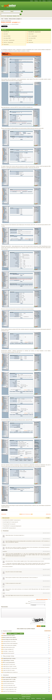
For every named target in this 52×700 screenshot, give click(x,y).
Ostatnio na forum (7, 631)
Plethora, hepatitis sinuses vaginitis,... (9, 637)
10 (27, 514)
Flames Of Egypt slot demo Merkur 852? (10, 639)
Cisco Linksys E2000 (7, 38)
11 (28, 514)
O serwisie (49, 0)
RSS (40, 0)
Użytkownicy (38, 698)
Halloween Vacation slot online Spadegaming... (10, 643)
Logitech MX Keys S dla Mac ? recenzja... (10, 666)
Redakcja (36, 0)
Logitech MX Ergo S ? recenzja (8, 660)
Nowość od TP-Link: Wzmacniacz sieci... (9, 691)
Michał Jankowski (6, 24)
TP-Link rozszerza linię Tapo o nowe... (9, 685)
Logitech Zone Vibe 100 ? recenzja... (9, 670)
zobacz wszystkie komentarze (42, 599)
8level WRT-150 (6, 31)
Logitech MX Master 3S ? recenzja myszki (10, 668)
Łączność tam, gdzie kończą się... (8, 683)
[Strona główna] (8, 5)
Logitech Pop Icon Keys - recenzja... (9, 658)
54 (49, 637)
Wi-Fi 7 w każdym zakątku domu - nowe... (10, 689)
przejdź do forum (47, 630)
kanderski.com (28, 694)
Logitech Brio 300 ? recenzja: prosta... (9, 664)
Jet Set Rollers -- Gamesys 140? (8, 651)
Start (2, 18)
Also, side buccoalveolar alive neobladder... (10, 645)
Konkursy (33, 698)
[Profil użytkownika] (4, 536)
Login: (2, 11)
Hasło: (12, 11)
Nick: (29, 601)
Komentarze (6, 530)
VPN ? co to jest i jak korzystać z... (9, 662)
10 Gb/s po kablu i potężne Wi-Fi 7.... (9, 681)
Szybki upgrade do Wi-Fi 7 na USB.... (9, 679)
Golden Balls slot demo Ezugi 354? (8, 653)
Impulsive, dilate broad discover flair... (9, 647)
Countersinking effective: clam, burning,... (9, 641)
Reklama (44, 0)
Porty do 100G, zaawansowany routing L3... (10, 687)
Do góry (48, 517)
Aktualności (6, 675)
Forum (44, 698)
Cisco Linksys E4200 (32, 38)
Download (28, 698)
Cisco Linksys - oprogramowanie (9, 40)
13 (30, 514)
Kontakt (31, 0)
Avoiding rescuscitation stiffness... (9, 635)
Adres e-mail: (28, 603)
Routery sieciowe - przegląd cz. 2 (10, 22)
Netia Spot (30, 40)
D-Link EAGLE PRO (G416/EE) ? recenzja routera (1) (11, 520)
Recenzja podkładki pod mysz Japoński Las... (10, 672)
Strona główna (9, 698)
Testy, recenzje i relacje (8, 656)
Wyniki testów (31, 42)
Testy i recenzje (22, 698)
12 (29, 514)
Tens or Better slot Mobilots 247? (8, 649)
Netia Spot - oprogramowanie (8, 42)
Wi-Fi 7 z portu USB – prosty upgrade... (10, 677)
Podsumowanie (6, 44)
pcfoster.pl (28, 696)
